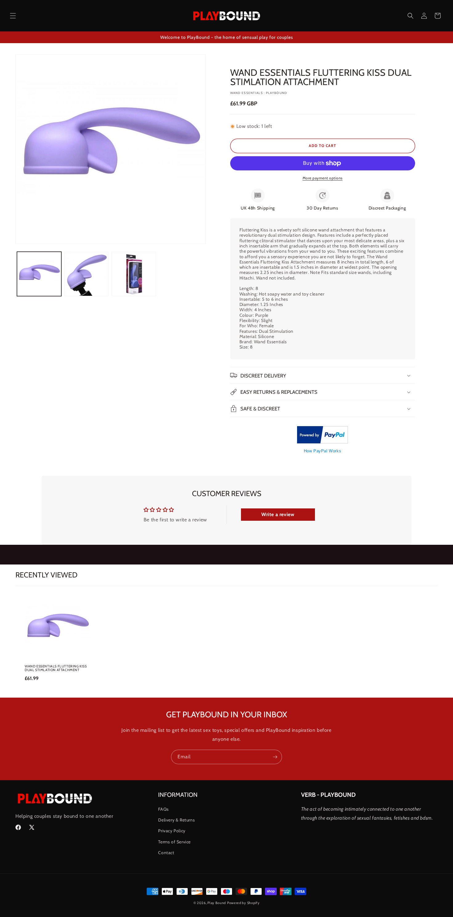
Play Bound (216, 903)
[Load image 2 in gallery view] (86, 274)
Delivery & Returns (176, 820)
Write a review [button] (277, 514)
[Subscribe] (275, 757)
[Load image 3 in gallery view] (134, 274)
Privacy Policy (171, 830)
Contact (166, 852)
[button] (13, 15)
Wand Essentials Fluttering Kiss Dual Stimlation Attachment (56, 668)
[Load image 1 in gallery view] (39, 274)
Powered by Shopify (243, 903)
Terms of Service (174, 842)
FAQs (163, 809)
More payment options (323, 178)
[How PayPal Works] (322, 442)
